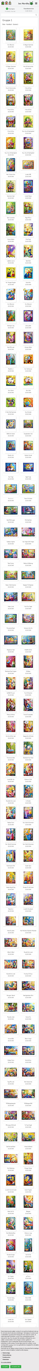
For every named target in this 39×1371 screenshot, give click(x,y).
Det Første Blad (10, 1147)
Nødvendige (6, 1353)
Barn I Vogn (28, 1039)
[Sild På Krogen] (10, 510)
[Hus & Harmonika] (28, 57)
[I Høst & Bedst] (28, 1137)
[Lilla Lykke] (28, 316)
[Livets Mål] (28, 165)
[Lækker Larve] (10, 251)
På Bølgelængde (10, 1103)
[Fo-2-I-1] (10, 489)
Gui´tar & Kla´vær (11, 736)
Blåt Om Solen (11, 434)
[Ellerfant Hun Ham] (28, 748)
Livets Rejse (28, 196)
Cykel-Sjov (28, 866)
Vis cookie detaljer (6, 1362)
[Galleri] (2, 3)
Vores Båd (11, 1039)
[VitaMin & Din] (28, 640)
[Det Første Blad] (10, 1137)
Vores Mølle (10, 239)
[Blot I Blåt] (28, 1288)
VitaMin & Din (28, 650)
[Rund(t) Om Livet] (10, 791)
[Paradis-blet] (10, 1007)
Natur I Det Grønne (11, 585)
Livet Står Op (10, 779)
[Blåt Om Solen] (10, 424)
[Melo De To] (10, 1202)
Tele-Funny (11, 563)
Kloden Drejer (11, 1255)
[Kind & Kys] (28, 1050)
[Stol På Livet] (10, 337)
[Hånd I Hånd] (10, 942)
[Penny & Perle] (10, 705)
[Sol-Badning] (10, 1158)
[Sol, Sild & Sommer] (28, 813)
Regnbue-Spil (11, 650)
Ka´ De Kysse (28, 369)
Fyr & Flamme (28, 693)
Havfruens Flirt (11, 866)
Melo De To (11, 1211)
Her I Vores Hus (10, 174)
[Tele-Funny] (10, 553)
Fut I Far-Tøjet (28, 606)
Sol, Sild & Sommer (28, 823)
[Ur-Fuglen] (10, 1266)
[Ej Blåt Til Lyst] (10, 683)
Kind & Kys (28, 1060)
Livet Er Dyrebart (28, 909)
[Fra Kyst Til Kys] (28, 964)
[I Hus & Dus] (28, 78)
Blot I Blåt (28, 1298)
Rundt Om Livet (28, 952)
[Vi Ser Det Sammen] (10, 402)
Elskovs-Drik (28, 779)
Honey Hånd (28, 347)
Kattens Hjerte (11, 542)
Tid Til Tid (28, 1255)
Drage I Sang (28, 1168)
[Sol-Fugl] (10, 467)
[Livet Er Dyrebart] (28, 899)
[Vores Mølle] (10, 229)
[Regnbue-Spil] (10, 640)
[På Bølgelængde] (10, 1094)
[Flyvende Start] (10, 618)
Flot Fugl (28, 239)
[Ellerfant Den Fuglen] (10, 661)
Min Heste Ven (28, 1082)
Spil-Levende (10, 218)
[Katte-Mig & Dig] (10, 878)
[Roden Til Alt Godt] (28, 878)
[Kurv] (6, 3)
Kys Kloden (28, 412)
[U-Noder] (28, 791)
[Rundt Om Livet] (28, 942)
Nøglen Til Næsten (28, 585)
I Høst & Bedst (28, 1147)
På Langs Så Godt (11, 1125)
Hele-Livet (11, 606)
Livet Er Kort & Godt (10, 1190)
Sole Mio (28, 282)
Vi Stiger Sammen (28, 45)
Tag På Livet (10, 1082)
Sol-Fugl (10, 477)
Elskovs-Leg (28, 1233)
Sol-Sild (28, 390)
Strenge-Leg (10, 326)
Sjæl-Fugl (28, 477)
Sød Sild (28, 261)
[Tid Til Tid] (28, 1245)
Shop (3, 24)
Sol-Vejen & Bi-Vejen (28, 542)
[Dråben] (28, 661)
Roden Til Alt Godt (28, 887)
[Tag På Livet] (10, 1072)
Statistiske (6, 1359)
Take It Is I (10, 909)
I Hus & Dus (28, 88)
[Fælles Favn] (10, 813)
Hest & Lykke (10, 931)
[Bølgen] (28, 1202)
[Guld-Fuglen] (28, 1180)
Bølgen (28, 1211)
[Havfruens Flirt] (10, 856)
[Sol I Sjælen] (28, 1310)
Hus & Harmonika (28, 66)
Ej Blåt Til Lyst (11, 693)
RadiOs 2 (10, 369)
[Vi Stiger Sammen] (28, 35)
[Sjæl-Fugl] (28, 467)
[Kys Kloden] (28, 402)
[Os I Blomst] (10, 35)
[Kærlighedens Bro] (28, 986)
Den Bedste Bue (10, 1233)
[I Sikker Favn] (10, 1050)
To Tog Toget (28, 1125)
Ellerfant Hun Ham (28, 758)
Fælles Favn (10, 823)
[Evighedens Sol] (28, 424)
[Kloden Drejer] (10, 1245)
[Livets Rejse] (28, 186)
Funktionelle (6, 1357)
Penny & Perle (11, 715)
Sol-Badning (10, 1168)
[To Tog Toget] (28, 1115)
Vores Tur (28, 1017)
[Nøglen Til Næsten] (28, 575)
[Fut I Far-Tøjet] (28, 597)
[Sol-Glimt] (10, 381)
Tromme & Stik (11, 758)
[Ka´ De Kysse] (28, 359)
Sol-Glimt (11, 390)
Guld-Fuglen (28, 1190)
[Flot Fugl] (28, 229)
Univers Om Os (28, 628)
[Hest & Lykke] (10, 921)
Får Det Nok (28, 520)
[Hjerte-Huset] (28, 445)
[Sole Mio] (28, 273)
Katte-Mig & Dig (10, 887)
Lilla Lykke (28, 326)
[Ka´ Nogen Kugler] (10, 273)
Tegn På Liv (28, 218)
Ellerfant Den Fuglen (10, 671)
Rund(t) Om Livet (10, 801)
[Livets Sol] (10, 1310)
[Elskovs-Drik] (28, 769)
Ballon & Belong (28, 563)
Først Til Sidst (28, 498)
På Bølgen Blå (28, 1103)
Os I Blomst (10, 45)
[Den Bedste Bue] (10, 1223)
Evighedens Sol (28, 434)
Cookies (11, 1345)
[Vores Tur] (28, 1007)
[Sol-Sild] (28, 381)
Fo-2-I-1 (10, 498)
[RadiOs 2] (10, 359)
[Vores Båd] (10, 1029)
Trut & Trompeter (28, 715)
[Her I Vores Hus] (10, 165)
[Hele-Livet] (10, 597)
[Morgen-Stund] (10, 986)
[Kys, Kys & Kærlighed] (28, 121)
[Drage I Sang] (28, 1158)
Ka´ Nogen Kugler (11, 282)
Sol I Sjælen (28, 1319)
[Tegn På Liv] (28, 208)
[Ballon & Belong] (28, 553)
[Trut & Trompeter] (28, 705)
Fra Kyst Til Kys (28, 974)
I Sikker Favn (10, 1060)
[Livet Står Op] (10, 769)
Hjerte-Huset (28, 455)
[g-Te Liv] (28, 1266)
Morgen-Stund (11, 995)
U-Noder (28, 801)
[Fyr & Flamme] (28, 683)
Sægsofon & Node (28, 736)
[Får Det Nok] (28, 510)
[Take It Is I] (10, 899)
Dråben (28, 671)
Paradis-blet (10, 1017)
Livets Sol (11, 1319)
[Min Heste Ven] (28, 1072)
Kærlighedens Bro (28, 995)
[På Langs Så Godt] (10, 1115)
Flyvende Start (11, 628)
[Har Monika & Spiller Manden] (28, 921)
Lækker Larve (10, 261)
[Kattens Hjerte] (10, 532)
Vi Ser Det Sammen (10, 412)
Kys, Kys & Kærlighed (28, 131)
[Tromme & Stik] (10, 748)
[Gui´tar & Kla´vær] (10, 726)
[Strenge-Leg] (10, 316)
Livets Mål (28, 174)
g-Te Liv (28, 1276)
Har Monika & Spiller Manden (28, 931)
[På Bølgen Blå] (28, 1094)
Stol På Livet (10, 347)
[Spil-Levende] (10, 208)
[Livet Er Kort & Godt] (10, 1180)
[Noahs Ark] (10, 445)
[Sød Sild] (28, 251)
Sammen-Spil (11, 196)
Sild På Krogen (11, 520)
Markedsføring (7, 1355)
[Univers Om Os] (28, 618)
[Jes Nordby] (10, 3)
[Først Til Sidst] (28, 489)
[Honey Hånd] (28, 337)
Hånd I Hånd (10, 952)
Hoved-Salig (10, 1298)
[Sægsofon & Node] (28, 726)
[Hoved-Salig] (10, 1288)
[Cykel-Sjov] (28, 856)
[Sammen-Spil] (10, 186)
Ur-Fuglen (11, 1276)
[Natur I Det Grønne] (10, 575)
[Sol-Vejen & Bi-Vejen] (28, 532)
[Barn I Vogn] (28, 1029)
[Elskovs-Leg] (28, 1223)
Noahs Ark (11, 455)
